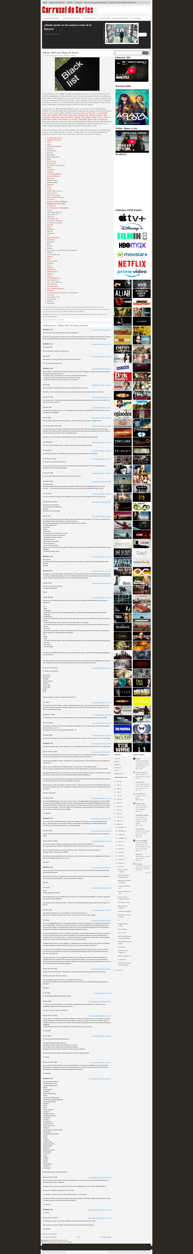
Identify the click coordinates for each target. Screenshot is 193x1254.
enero (120, 866)
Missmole (92, 115)
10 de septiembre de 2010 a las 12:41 (99, 1218)
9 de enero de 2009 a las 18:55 (101, 426)
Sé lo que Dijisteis (88, 18)
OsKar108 (46, 597)
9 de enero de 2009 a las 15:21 (101, 356)
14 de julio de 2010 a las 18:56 (101, 1036)
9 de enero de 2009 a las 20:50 (101, 516)
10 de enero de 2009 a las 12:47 (101, 752)
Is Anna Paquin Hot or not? (124, 887)
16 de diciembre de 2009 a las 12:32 (100, 1001)
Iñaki (89, 119)
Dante (60, 115)
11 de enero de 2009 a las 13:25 (101, 841)
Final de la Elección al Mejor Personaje (123, 876)
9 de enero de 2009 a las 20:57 (101, 557)
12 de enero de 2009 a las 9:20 (101, 910)
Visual (60, 119)
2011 (118, 817)
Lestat (62, 117)
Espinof (138, 759)
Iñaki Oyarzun (48, 458)
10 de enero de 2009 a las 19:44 (101, 819)
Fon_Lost (70, 119)
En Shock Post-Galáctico (124, 911)
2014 (118, 806)
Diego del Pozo (48, 751)
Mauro (89, 117)
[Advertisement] (124, 10)
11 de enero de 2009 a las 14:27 (101, 868)
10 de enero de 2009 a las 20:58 (101, 831)
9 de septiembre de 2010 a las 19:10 (100, 1177)
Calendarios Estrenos (51, 18)
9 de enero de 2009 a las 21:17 (101, 571)
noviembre (121, 831)
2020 (118, 785)
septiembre (122, 838)
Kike (44, 356)
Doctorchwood (122, 947)
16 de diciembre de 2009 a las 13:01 (100, 1016)
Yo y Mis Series (135, 18)
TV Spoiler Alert (140, 794)
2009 (118, 824)
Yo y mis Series (59, 320)
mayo (120, 852)
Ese (44, 920)
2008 (118, 970)
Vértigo (83, 117)
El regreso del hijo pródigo (122, 925)
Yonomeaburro (140, 829)
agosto (120, 841)
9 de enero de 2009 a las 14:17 (101, 330)
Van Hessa (99, 115)
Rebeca (75, 115)
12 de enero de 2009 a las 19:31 (101, 920)
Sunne (108, 100)
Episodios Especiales (120, 18)
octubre (121, 834)
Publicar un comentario (49, 1234)
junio (120, 849)
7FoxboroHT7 (82, 119)
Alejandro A (47, 714)
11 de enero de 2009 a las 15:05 (101, 888)
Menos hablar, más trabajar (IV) (123, 951)
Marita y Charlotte (74, 117)
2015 (118, 803)
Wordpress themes (60, 1252)
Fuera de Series (140, 782)
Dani (86, 115)
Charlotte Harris (48, 502)
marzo (120, 859)
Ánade (70, 115)
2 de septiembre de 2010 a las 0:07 (100, 1062)
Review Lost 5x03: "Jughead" (123, 870)
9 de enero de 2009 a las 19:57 (101, 481)
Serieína (94, 117)
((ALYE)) (46, 442)
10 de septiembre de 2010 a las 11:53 (99, 1210)
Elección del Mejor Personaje (95, 2)
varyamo (46, 481)
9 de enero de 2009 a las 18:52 (101, 418)
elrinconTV (139, 854)
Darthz (55, 119)
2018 (118, 792)
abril (120, 856)
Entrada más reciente (50, 1237)
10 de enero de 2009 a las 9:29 (101, 723)
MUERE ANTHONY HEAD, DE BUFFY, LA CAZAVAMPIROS (142, 807)
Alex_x (94, 113)
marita (45, 417)
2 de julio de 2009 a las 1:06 (102, 993)
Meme (44, 320)
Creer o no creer (122, 932)
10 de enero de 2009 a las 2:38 (101, 715)
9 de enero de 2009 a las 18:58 (101, 442)
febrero (121, 863)
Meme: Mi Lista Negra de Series (61, 52)
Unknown (46, 397)
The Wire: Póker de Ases (124, 956)
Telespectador (55, 117)
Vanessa (46, 735)
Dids (75, 119)
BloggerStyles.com (145, 1252)
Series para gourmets (142, 772)
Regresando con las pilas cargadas (124, 916)
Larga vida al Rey (122, 929)
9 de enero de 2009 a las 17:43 (101, 408)
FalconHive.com (124, 1252)
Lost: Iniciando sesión (123, 902)
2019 (118, 788)
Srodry (65, 115)
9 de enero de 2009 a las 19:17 (101, 459)
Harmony (81, 115)
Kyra (49, 115)
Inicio (45, 2)
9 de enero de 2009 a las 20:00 (101, 494)
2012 (118, 813)
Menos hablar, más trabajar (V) (123, 907)
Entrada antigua (106, 1237)
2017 (118, 796)
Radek (65, 119)
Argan (45, 1036)
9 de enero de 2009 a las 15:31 (101, 369)
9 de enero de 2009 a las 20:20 (101, 502)
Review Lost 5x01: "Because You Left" (123, 898)
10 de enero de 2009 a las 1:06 (101, 703)
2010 (118, 821)
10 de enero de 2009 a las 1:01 (101, 668)
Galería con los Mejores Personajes (122, 2)
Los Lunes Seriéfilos (141, 841)
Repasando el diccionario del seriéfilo (124, 881)
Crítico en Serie (48, 668)
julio (120, 845)
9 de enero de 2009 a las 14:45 (101, 344)
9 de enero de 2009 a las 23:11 (101, 583)
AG (86, 113)
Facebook (78, 2)
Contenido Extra (104, 18)
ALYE (94, 119)
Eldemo (62, 113)
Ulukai (45, 1001)
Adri (89, 113)
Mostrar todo (148, 872)
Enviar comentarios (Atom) (58, 1240)
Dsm (66, 117)
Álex (44, 385)
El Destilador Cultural (142, 815)
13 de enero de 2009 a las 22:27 (101, 969)
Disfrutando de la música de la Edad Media (124, 964)
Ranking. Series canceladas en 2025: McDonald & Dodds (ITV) (143, 833)
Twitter (69, 2)
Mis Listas (50, 320)
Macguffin (104, 113)
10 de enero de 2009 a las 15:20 (101, 798)
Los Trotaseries (122, 959)
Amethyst (55, 115)
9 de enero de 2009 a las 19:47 (101, 473)
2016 (118, 799)
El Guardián (101, 119)
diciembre (121, 827)
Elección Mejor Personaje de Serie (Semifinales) (124, 937)
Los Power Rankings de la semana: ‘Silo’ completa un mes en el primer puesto (143, 786)
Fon (44, 702)
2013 (118, 810)
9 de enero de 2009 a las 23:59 (101, 598)
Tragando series (140, 803)
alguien (45, 407)
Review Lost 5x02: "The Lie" (124, 892)
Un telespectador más (50, 426)
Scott (45, 993)
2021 (118, 781)
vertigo (45, 583)
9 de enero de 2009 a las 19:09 (101, 451)
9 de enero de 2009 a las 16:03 (101, 385)
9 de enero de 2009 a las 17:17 (101, 397)
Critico (45, 115)
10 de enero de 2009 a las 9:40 (101, 735)
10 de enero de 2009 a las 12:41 (101, 744)
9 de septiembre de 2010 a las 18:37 (100, 1079)
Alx (99, 113)
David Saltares (47, 119)
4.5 (118, 920)
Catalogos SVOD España (71, 18)
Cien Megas (139, 864)
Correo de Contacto (56, 2)
